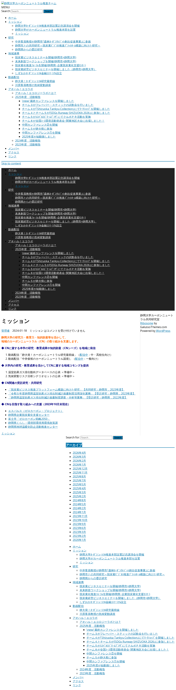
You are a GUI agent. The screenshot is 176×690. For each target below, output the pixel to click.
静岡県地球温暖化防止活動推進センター (33, 427)
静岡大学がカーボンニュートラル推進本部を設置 (45, 30)
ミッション (15, 22)
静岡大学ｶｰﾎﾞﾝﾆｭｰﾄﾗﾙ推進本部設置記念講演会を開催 (47, 26)
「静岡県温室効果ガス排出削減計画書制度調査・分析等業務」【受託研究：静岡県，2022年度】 (67, 397)
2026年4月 (79, 453)
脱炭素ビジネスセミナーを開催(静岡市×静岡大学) (45, 57)
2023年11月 (80, 516)
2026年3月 (79, 457)
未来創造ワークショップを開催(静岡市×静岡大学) (45, 61)
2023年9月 (79, 524)
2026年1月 (79, 464)
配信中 (84, 355)
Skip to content (11, 163)
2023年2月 (79, 536)
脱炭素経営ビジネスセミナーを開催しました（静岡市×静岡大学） (55, 69)
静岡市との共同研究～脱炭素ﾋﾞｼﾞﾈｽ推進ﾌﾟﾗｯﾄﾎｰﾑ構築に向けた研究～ (57, 45)
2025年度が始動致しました (39, 136)
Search (5, 11)
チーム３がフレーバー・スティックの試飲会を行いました (58, 105)
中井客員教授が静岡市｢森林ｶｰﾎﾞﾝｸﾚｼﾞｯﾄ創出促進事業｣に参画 (53, 41)
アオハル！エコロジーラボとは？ (35, 93)
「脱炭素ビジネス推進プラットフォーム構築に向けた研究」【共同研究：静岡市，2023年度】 (66, 389)
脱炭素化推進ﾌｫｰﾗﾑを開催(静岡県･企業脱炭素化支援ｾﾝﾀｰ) (50, 65)
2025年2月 (79, 496)
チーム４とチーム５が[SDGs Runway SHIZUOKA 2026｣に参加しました (66, 113)
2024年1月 (79, 512)
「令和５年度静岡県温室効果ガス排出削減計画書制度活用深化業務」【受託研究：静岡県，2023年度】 (71, 393)
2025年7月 (79, 480)
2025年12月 (80, 468)
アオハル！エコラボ (20, 89)
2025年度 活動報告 (28, 97)
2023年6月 (79, 528)
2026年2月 (79, 461)
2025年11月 (80, 472)
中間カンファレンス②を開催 (40, 125)
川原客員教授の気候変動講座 (33, 85)
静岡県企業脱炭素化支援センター (29, 415)
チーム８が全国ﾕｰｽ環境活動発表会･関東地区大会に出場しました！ (63, 121)
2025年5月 (79, 484)
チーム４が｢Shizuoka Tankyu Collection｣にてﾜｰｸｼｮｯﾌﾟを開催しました (66, 109)
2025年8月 (79, 476)
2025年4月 (79, 488)
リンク (12, 156)
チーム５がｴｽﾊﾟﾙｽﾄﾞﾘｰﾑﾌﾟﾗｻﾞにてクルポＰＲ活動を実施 (56, 117)
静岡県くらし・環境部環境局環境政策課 (33, 423)
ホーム (12, 18)
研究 (11, 37)
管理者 (5, 331)
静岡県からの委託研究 (29, 49)
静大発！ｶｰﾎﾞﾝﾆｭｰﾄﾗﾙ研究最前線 (35, 81)
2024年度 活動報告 (28, 140)
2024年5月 (79, 504)
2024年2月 (79, 508)
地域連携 (13, 53)
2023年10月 (80, 520)
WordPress (162, 331)
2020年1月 (79, 540)
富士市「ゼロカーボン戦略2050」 (29, 419)
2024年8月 (79, 500)
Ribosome (146, 323)
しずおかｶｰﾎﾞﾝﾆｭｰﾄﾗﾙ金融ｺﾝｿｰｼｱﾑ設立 (38, 73)
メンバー (13, 148)
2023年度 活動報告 (28, 144)
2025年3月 (79, 492)
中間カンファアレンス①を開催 (41, 132)
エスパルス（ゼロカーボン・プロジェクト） (35, 411)
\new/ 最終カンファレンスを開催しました (48, 101)
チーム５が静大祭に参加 (37, 129)
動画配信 (13, 77)
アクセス (13, 152)
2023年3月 (79, 532)
